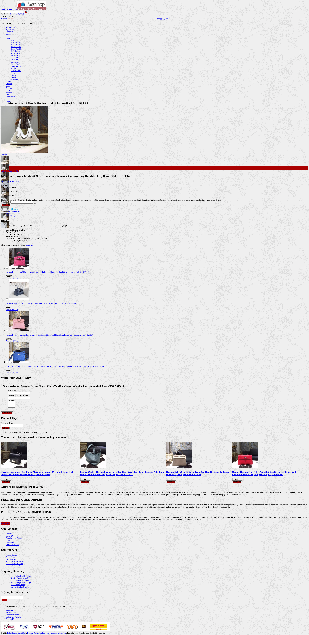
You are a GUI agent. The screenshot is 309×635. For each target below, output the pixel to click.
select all (29, 245)
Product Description (13, 209)
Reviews (9, 213)
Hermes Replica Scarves (20, 587)
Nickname (12, 391)
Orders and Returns (13, 617)
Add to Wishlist (12, 278)
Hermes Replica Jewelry (20, 580)
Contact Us (10, 536)
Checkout (9, 32)
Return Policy (11, 557)
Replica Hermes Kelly (14, 564)
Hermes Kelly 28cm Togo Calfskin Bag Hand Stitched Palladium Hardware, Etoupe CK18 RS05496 (198, 473)
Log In (8, 34)
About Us (9, 534)
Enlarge (4, 155)
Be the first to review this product (13, 181)
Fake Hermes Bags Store (16, 633)
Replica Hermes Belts (58, 633)
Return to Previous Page (10, 171)
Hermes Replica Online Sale (38, 633)
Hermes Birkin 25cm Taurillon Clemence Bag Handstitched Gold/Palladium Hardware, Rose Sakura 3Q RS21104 (49, 335)
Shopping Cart (162, 19)
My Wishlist (10, 30)
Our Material (11, 542)
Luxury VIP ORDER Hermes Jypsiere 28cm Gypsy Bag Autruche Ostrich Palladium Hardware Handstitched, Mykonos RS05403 (55, 366)
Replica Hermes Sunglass (20, 578)
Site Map (9, 610)
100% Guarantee (12, 545)
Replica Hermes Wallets (15, 566)
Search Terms (11, 613)
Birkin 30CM (15, 14)
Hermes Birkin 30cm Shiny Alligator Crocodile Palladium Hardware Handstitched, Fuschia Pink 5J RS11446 (47, 272)
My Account (10, 27)
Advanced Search (12, 615)
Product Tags (11, 216)
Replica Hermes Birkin (14, 561)
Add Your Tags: (7, 423)
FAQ (8, 540)
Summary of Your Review (18, 395)
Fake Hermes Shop (18, 585)
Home (8, 101)
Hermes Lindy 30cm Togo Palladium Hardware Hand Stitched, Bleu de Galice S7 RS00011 (41, 303)
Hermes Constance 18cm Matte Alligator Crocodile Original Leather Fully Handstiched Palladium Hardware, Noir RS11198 (37, 473)
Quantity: (4, 202)
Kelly (23, 14)
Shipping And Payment (15, 538)
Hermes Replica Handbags (21, 576)
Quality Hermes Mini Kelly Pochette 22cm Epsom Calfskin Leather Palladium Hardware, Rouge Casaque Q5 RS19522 (265, 473)
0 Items (4, 19)
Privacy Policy (11, 555)
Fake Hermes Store (13, 559)
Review (11, 400)
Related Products (12, 211)
